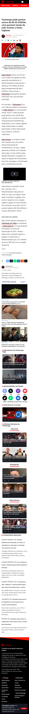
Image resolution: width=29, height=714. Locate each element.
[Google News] (18, 399)
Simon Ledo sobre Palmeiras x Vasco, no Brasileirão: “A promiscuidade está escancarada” (14, 476)
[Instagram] (8, 270)
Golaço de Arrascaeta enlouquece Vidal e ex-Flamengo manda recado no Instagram (14, 527)
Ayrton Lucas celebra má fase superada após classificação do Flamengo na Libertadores (12, 512)
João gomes (19, 253)
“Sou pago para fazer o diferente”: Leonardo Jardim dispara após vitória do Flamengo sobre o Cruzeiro (14, 584)
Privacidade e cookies (8, 705)
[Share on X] (8, 40)
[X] (6, 270)
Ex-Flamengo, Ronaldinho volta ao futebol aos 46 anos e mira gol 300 (13, 363)
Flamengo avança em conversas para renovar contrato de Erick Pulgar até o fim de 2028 (14, 440)
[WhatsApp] (10, 399)
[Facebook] (4, 270)
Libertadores (7, 226)
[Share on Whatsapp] (11, 40)
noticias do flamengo (7, 255)
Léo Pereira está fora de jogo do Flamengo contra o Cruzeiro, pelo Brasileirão (13, 491)
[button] (24, 708)
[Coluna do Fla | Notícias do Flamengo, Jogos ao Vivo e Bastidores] (7, 2)
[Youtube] (24, 392)
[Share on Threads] (20, 40)
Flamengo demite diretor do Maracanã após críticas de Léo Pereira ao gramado (12, 377)
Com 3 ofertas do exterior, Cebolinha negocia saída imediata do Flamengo (14, 457)
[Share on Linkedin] (14, 40)
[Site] (2, 270)
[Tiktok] (4, 399)
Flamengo (6, 94)
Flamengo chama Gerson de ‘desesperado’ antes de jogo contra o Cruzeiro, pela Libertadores (14, 601)
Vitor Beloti (9, 35)
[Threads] (24, 399)
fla (9, 253)
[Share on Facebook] (5, 40)
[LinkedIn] (10, 270)
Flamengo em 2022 (9, 223)
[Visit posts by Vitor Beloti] (3, 36)
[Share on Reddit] (17, 40)
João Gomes (6, 75)
